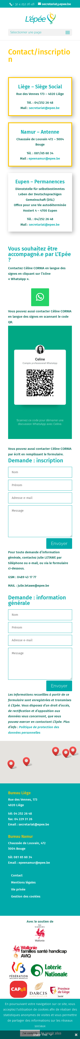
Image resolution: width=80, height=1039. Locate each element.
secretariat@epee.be (44, 108)
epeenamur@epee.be (44, 158)
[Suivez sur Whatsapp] (40, 297)
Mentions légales (23, 882)
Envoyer (59, 543)
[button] (57, 751)
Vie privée (18, 889)
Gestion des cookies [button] (25, 896)
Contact (17, 875)
